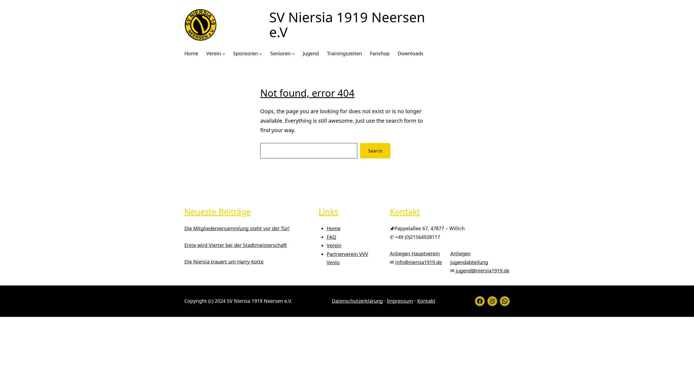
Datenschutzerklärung (357, 301)
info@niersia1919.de (418, 262)
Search (375, 151)
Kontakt (426, 301)
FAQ (331, 237)
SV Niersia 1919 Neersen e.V (347, 24)
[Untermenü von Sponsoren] (260, 53)
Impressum (400, 301)
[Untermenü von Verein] (223, 53)
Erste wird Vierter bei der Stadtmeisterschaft (235, 245)
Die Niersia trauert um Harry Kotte (224, 261)
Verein (334, 245)
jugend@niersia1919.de (482, 270)
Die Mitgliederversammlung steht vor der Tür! (237, 228)
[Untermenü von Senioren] (293, 53)
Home (333, 228)
